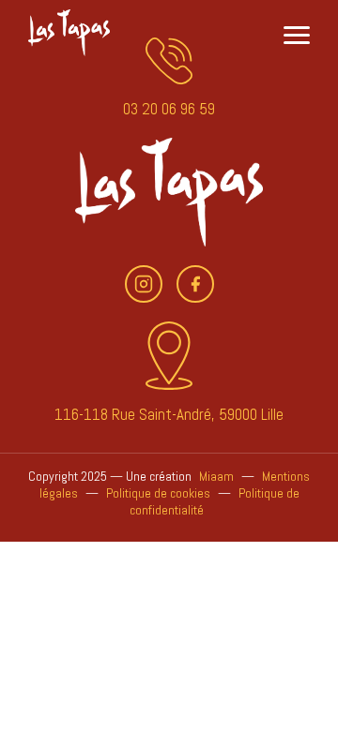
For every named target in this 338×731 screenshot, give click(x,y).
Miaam (216, 476)
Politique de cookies (158, 493)
